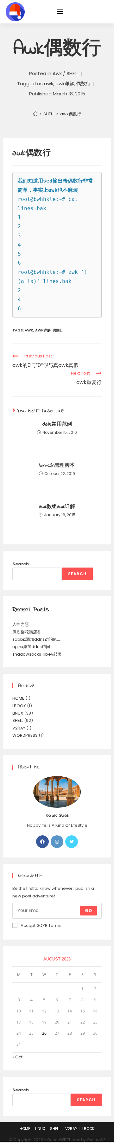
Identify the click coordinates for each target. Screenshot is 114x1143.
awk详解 (64, 83)
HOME (18, 698)
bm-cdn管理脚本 (57, 465)
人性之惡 (20, 624)
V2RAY (18, 728)
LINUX (17, 713)
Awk (57, 73)
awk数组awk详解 (57, 506)
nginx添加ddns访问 (31, 647)
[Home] (35, 114)
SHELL (72, 73)
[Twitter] (71, 841)
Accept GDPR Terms (41, 925)
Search (20, 564)
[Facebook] (42, 841)
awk (48, 83)
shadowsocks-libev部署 (36, 654)
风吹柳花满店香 (26, 632)
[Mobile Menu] (60, 11)
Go (88, 910)
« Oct (17, 1057)
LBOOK (19, 706)
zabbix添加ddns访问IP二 (36, 639)
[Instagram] (57, 841)
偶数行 (83, 83)
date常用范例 (57, 424)
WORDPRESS (25, 735)
